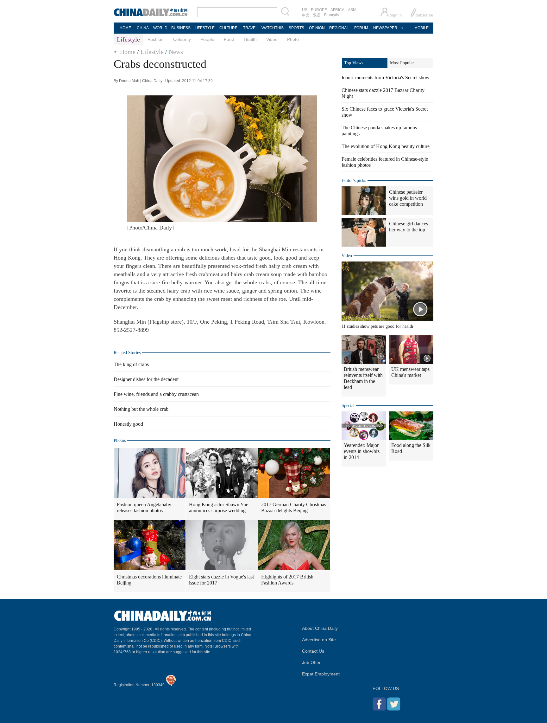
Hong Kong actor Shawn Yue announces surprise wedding (218, 507)
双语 (317, 15)
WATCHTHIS (272, 28)
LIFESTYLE (205, 28)
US (304, 10)
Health (250, 39)
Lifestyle (152, 51)
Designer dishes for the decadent (146, 379)
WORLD (160, 28)
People (207, 39)
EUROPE (319, 10)
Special (348, 405)
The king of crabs (131, 364)
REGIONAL (339, 28)
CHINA (143, 28)
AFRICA (337, 10)
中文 (306, 15)
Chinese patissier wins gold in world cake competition (408, 198)
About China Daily (320, 628)
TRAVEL (250, 28)
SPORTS (296, 28)
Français (331, 15)
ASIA (352, 10)
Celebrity (182, 39)
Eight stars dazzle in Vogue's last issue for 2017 (221, 579)
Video (272, 39)
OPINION (317, 28)
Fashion (156, 39)
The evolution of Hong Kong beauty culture (386, 146)
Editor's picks (354, 180)
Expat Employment (321, 673)
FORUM (361, 28)
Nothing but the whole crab (141, 409)
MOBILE (421, 28)
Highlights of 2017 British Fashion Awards (287, 579)
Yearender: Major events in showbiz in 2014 (362, 451)
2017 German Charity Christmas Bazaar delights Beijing (293, 507)
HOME (125, 28)
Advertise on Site (319, 639)
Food (229, 39)
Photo (293, 39)
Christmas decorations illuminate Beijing (149, 579)
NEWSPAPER (385, 28)
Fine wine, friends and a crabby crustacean (156, 394)
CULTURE (228, 28)
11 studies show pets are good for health (377, 326)
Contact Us (313, 651)
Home (127, 51)
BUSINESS (181, 28)
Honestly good (128, 424)
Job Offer (311, 662)
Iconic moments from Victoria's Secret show (386, 77)
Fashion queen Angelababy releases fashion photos (144, 507)
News (176, 51)
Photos (120, 440)
